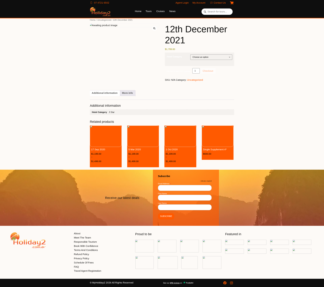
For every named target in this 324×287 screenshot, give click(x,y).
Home (92, 20)
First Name (162, 193)
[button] (154, 28)
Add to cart (221, 158)
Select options (109, 165)
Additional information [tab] (105, 93)
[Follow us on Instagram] (232, 282)
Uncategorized (104, 20)
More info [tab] (127, 93)
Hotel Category (174, 57)
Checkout (208, 71)
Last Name (162, 203)
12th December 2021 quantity (178, 71)
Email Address (164, 183)
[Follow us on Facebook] (225, 282)
